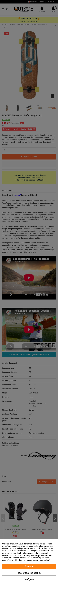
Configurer (29, 579)
